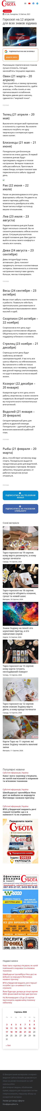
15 (30, 1028)
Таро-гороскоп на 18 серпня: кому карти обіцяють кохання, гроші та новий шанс (19, 593)
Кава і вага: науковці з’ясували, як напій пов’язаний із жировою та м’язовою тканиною (20, 778)
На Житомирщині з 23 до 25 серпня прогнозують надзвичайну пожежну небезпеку (19, 1000)
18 (11, 1032)
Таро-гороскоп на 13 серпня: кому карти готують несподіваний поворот (18, 668)
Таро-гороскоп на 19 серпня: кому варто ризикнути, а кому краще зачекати (19, 555)
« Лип (8, 1045)
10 (7, 1028)
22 (30, 1032)
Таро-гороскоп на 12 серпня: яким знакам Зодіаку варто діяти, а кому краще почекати (19, 706)
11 (11, 1028)
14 (25, 1028)
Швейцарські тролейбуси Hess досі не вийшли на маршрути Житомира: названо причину (19, 795)
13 (20, 1028)
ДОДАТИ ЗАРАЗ (11, 57)
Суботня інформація (12, 772)
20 (20, 1032)
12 (16, 1028)
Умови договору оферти (13, 1100)
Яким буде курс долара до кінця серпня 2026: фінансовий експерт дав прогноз (20, 992)
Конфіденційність (10, 1104)
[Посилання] (8, 3)
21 (25, 1032)
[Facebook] (33, 3)
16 (34, 1028)
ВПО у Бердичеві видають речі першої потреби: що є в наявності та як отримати (19, 812)
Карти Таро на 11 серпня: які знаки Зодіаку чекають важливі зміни (20, 744)
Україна (25, 772)
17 (7, 1032)
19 (16, 1032)
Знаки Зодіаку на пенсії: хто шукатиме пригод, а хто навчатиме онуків (18, 631)
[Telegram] (37, 3)
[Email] (25, 3)
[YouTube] (29, 3)
